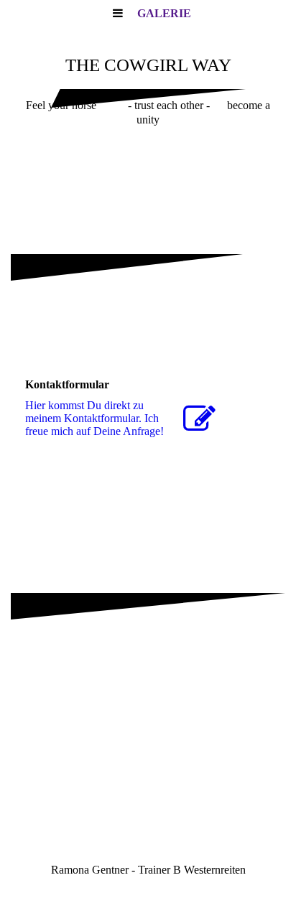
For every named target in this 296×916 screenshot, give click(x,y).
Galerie (164, 13)
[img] (148, 179)
